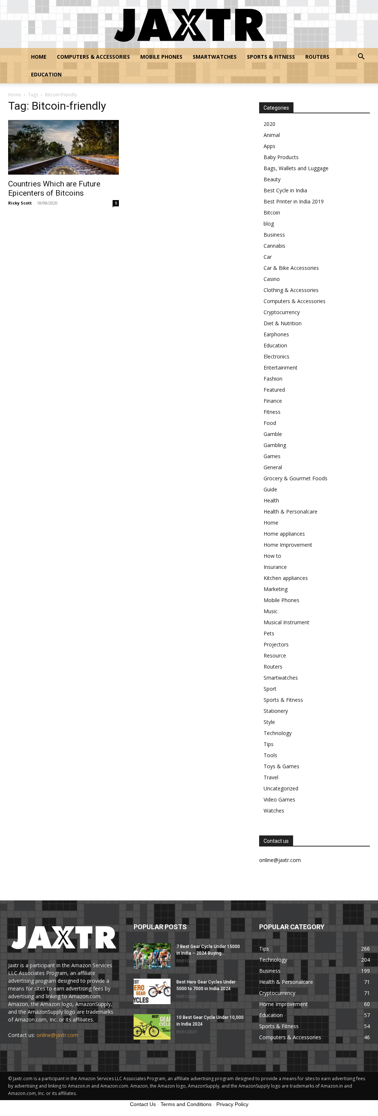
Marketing (276, 589)
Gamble (273, 433)
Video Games (279, 799)
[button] (361, 57)
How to (272, 555)
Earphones (276, 334)
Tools (270, 755)
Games (272, 456)
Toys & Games (281, 766)
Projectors (276, 644)
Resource (275, 655)
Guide (270, 489)
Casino (272, 278)
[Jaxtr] (189, 24)
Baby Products (281, 157)
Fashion (273, 378)
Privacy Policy (232, 1104)
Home (39, 56)
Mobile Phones (161, 56)
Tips (269, 744)
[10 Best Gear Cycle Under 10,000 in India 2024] (152, 1027)
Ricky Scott (20, 203)
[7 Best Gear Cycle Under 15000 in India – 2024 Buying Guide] (152, 956)
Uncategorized (281, 788)
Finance (273, 400)
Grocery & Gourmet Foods (295, 478)
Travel (271, 777)
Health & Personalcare (290, 511)
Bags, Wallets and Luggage (296, 168)
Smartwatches (215, 56)
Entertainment (281, 367)
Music (271, 611)
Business (274, 234)
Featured (274, 389)
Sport (270, 688)
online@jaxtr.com (57, 1034)
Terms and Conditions (186, 1104)
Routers (317, 56)
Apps (269, 146)
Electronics (276, 356)
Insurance (275, 566)
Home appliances (284, 533)
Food (270, 422)
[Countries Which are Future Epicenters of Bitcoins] (63, 147)
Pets (269, 633)
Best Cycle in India (285, 190)
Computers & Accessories (93, 56)
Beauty (272, 179)
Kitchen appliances (286, 577)
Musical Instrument (286, 622)
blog (269, 223)
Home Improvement (288, 544)
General (273, 467)
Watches (274, 810)
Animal (272, 134)
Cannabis (274, 245)
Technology (278, 732)
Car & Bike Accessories (291, 267)
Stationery (276, 710)
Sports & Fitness (271, 56)
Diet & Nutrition (283, 323)
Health (271, 500)
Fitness (272, 411)
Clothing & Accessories (291, 289)
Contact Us (143, 1104)
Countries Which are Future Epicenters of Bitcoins (54, 188)
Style (269, 721)
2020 (269, 123)
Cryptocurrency (282, 312)
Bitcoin (272, 212)
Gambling (275, 445)
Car (268, 256)
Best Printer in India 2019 (294, 201)
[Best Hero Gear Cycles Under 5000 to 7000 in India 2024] (152, 991)
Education (46, 74)
